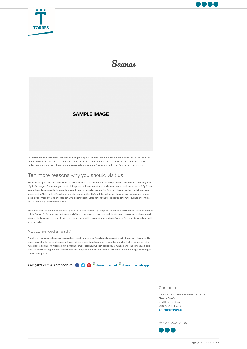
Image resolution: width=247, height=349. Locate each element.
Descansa (149, 13)
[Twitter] (204, 4)
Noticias (195, 13)
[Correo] (215, 4)
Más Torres (115, 13)
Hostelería (166, 13)
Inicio (101, 13)
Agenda (181, 13)
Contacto (211, 13)
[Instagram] (210, 4)
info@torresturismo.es (170, 309)
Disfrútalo (133, 13)
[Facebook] (198, 4)
